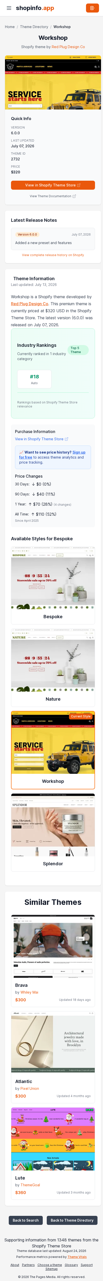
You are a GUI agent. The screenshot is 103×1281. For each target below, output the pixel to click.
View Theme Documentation (50, 196)
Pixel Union (29, 1088)
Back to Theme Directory (72, 1220)
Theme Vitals (77, 1257)
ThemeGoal (30, 1185)
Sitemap (52, 1269)
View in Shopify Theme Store (50, 185)
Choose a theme (50, 1265)
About (14, 1265)
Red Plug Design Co (68, 47)
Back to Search (26, 1220)
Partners (28, 1265)
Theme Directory (34, 27)
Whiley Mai (29, 992)
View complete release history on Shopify (53, 255)
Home (10, 27)
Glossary (71, 1265)
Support (87, 1265)
